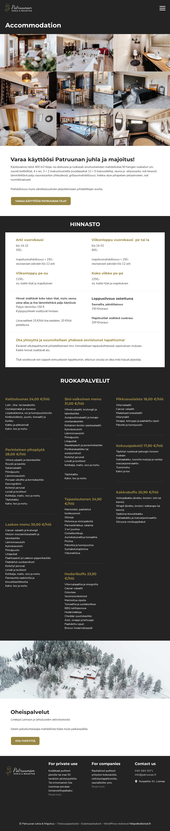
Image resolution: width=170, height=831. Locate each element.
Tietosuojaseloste (68, 824)
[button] (28, 52)
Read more (55, 794)
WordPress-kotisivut (127, 824)
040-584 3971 (144, 771)
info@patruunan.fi (145, 775)
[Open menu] (162, 8)
